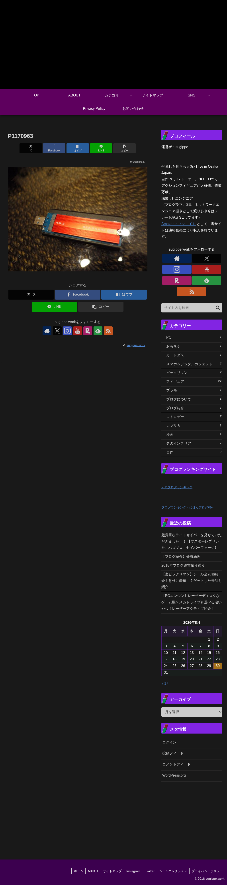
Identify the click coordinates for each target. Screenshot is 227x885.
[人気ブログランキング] (171, 480)
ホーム (78, 871)
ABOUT (93, 871)
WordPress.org (174, 775)
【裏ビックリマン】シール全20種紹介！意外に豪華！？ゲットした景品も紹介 (191, 580)
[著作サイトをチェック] (47, 330)
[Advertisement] (194, 815)
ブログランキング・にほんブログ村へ (187, 507)
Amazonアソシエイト (178, 224)
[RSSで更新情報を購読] (108, 330)
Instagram (133, 871)
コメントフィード (176, 764)
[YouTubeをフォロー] (77, 330)
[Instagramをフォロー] (67, 330)
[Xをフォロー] (57, 330)
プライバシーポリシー (207, 871)
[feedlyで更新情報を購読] (98, 330)
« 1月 (165, 683)
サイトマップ (112, 871)
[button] (124, 148)
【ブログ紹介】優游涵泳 (180, 556)
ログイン (169, 742)
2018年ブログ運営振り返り (183, 565)
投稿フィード (173, 753)
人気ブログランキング (176, 487)
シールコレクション (173, 871)
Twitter (150, 871)
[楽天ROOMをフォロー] (87, 330)
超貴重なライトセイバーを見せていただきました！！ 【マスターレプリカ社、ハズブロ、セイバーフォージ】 (191, 541)
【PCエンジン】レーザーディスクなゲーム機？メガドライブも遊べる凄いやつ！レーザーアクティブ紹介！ (191, 602)
